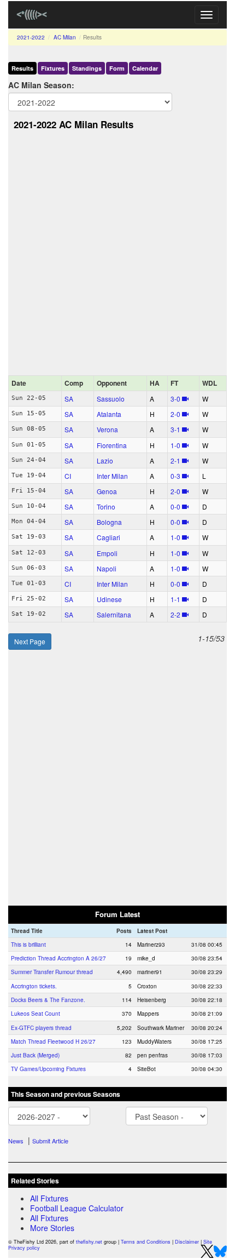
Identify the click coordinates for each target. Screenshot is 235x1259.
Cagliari (108, 537)
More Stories (52, 1227)
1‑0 (175, 445)
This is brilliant (28, 944)
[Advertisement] (117, 256)
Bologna (109, 522)
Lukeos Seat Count (35, 1013)
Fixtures (52, 68)
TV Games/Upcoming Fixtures (48, 1069)
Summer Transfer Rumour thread (52, 972)
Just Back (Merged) (35, 1055)
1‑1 (175, 599)
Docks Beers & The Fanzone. (48, 1000)
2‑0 (175, 414)
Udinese (109, 599)
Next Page (29, 641)
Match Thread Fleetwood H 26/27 (53, 1041)
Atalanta (109, 414)
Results (22, 68)
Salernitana (114, 614)
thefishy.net (89, 1241)
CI (67, 475)
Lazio (105, 460)
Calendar (145, 68)
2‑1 (175, 460)
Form (117, 68)
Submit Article (50, 1140)
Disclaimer (187, 1241)
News (16, 1140)
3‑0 (175, 398)
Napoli (106, 568)
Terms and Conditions (146, 1241)
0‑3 (175, 475)
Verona (107, 429)
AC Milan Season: (41, 85)
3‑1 (175, 429)
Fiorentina (112, 445)
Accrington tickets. (34, 986)
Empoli (107, 553)
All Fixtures (49, 1198)
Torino (106, 506)
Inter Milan (112, 475)
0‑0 (175, 506)
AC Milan (65, 37)
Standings (87, 68)
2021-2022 (31, 37)
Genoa (107, 491)
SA (68, 398)
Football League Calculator (77, 1208)
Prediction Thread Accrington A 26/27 (58, 958)
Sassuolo (111, 398)
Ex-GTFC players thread (41, 1028)
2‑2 (175, 614)
